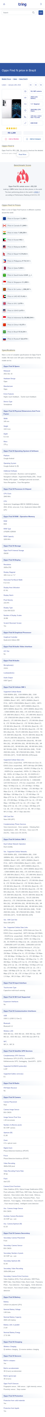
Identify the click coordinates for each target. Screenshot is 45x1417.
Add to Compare (35, 139)
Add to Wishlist (13, 139)
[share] (4, 4)
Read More (22, 154)
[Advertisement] (22, 39)
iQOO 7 (36, 192)
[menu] (41, 4)
